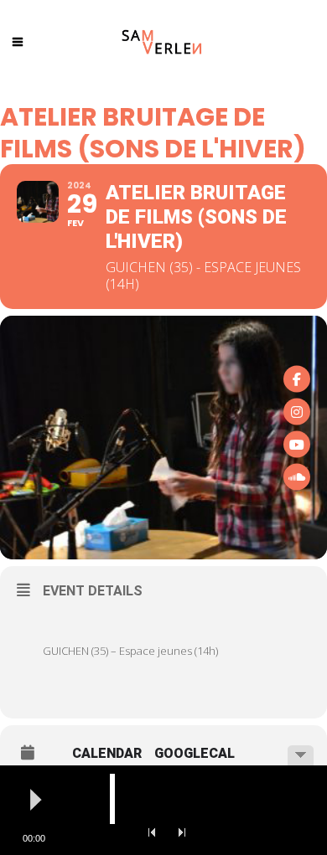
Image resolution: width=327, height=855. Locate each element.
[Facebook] (296, 378)
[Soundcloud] (296, 476)
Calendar (107, 753)
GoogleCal (194, 753)
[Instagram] (296, 411)
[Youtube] (296, 443)
